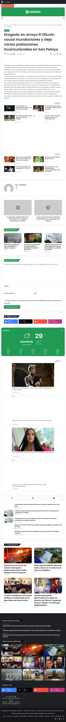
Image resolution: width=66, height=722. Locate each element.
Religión (41, 716)
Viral (63, 716)
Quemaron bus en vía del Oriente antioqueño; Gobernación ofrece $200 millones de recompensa (15, 569)
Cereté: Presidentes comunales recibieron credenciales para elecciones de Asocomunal (38, 5)
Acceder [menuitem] (7, 2)
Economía (15, 716)
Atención (9, 716)
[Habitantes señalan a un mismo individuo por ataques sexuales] (13, 238)
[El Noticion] (33, 11)
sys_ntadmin (10, 54)
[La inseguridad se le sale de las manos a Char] (11, 650)
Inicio (6, 25)
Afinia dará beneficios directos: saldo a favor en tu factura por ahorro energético (48, 567)
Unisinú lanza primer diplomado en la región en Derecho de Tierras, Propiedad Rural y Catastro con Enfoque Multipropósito (47, 600)
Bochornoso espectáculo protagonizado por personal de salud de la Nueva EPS (32, 247)
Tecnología (58, 716)
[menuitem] (2, 2)
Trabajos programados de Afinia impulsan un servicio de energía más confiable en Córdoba (52, 247)
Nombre (6, 286)
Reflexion (47, 716)
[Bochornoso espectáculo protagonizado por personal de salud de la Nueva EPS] (33, 238)
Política (36, 716)
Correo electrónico (9, 293)
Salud (52, 716)
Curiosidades (23, 716)
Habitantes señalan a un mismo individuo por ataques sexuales (11, 246)
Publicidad (30, 716)
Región (11, 25)
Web (35, 293)
